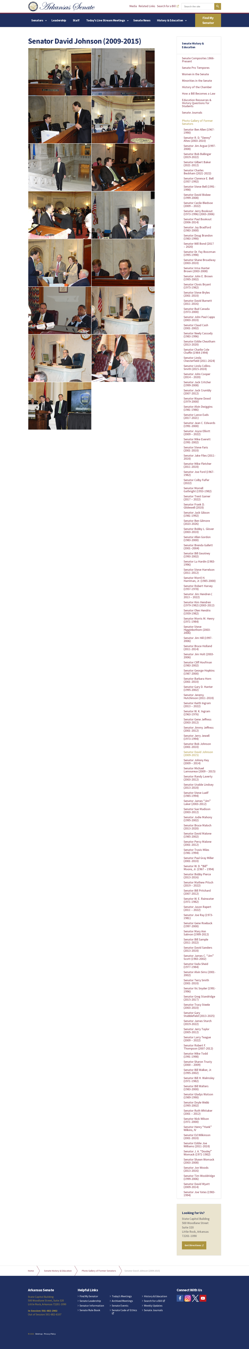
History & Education (170, 20)
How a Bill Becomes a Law (198, 93)
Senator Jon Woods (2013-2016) (196, 1169)
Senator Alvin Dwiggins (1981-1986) (198, 408)
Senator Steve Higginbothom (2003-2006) (197, 630)
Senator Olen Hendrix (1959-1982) (197, 611)
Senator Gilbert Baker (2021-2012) (197, 163)
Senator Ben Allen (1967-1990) (199, 131)
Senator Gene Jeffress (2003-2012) (197, 720)
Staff (76, 20)
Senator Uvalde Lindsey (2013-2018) (198, 786)
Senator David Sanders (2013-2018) (198, 949)
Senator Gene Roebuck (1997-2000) (198, 924)
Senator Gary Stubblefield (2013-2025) (199, 1014)
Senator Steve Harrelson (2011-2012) (199, 571)
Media (133, 6)
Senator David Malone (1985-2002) (197, 834)
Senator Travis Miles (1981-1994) (196, 851)
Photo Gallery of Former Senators (197, 122)
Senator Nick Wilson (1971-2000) (196, 1120)
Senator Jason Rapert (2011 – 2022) (197, 908)
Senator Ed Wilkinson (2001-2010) (197, 1136)
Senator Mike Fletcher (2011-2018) (197, 465)
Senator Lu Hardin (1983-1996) (199, 562)
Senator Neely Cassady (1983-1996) (198, 334)
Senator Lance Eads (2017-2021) (196, 416)
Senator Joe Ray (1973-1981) (198, 916)
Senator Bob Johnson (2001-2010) (197, 745)
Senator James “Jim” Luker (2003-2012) (197, 802)
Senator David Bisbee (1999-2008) (197, 196)
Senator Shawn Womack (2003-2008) (199, 1160)
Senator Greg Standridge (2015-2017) (199, 997)
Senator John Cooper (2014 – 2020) (197, 375)
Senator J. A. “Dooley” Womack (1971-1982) (198, 1152)
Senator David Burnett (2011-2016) (198, 302)
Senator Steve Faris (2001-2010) (196, 448)
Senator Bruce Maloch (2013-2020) (197, 826)
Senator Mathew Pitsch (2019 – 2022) (198, 883)
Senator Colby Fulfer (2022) (196, 481)
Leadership (58, 20)
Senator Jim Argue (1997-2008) (200, 147)
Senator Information (92, 1305)
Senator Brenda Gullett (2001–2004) (198, 546)
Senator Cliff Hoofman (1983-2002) (198, 663)
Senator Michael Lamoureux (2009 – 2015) (199, 769)
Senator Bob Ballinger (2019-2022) (197, 155)
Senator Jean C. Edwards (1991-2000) (199, 424)
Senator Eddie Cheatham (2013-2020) (199, 342)
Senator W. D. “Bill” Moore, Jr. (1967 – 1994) (199, 867)
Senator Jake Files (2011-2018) (199, 457)
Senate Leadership (90, 1300)
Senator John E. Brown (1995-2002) (198, 277)
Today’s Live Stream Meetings (105, 20)
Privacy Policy (50, 1334)
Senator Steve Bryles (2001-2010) (197, 294)
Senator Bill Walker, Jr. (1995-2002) (198, 1071)
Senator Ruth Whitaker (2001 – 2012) (198, 1112)
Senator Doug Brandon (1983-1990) (198, 236)
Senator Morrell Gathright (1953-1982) (198, 489)
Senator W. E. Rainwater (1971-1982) (199, 900)
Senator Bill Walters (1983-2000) (196, 1087)
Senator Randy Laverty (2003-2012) (198, 777)
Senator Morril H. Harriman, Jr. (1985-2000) (200, 579)
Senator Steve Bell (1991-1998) (199, 188)
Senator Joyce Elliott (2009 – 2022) (197, 432)
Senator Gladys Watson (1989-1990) (198, 1095)
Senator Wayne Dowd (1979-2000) (197, 399)
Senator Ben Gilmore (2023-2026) (197, 522)
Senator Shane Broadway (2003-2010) (199, 261)
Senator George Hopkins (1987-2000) (199, 671)
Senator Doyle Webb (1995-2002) (196, 1103)
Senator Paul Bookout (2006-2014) (198, 220)
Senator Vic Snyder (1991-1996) (200, 989)
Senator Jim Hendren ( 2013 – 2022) (198, 595)
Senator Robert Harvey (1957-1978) (198, 587)
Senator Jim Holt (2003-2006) (199, 655)
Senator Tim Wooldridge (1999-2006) (199, 1177)
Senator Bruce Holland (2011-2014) (198, 647)
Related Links (147, 6)
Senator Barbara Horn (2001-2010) (197, 680)
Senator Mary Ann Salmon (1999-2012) (196, 932)
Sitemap (39, 1334)
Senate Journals (192, 112)
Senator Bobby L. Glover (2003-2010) (199, 530)
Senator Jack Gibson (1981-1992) (197, 514)
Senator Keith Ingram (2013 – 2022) (197, 704)
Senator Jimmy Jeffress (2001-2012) (199, 729)
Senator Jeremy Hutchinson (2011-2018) (199, 696)
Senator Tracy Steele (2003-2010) (197, 1006)
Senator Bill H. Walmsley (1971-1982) (199, 1079)
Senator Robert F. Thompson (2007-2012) (198, 1046)
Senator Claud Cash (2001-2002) (196, 326)
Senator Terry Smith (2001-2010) (196, 981)
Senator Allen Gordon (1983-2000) (197, 538)
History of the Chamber (197, 87)
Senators (37, 20)
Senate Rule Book (90, 1310)
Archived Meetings (122, 1300)
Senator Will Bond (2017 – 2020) (199, 245)
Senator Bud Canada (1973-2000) (197, 310)
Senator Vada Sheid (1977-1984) (196, 965)
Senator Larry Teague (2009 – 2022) (197, 1038)
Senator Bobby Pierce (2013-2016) (197, 875)
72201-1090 (189, 1236)
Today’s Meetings (122, 1296)
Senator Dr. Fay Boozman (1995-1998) (199, 253)
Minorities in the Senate (197, 81)
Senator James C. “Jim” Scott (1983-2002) (199, 957)
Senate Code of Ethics (124, 1310)
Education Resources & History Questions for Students (196, 103)
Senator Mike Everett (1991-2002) (197, 440)
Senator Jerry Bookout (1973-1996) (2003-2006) (199, 212)
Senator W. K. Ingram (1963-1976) (197, 712)
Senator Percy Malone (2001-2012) (197, 843)
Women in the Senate (195, 74)
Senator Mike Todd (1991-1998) (196, 1055)
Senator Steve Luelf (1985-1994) (196, 794)
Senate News (141, 20)
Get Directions (193, 1245)
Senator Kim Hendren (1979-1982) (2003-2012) (199, 603)
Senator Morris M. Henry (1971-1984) (199, 620)
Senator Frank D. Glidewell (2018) (194, 505)
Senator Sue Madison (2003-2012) (197, 810)
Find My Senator (208, 20)
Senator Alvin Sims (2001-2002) (200, 973)
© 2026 (31, 1334)
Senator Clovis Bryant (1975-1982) (197, 285)
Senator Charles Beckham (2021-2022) (197, 171)
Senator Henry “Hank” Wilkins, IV (198, 1128)
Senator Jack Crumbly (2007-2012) (197, 391)
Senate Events (120, 1305)
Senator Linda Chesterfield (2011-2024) (199, 359)
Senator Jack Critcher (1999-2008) (197, 383)
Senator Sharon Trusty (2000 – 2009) (198, 1063)
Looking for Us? (193, 1213)
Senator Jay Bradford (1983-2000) (197, 228)
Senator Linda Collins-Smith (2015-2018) (197, 367)
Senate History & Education (193, 45)
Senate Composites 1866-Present (198, 59)
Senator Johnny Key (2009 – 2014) (196, 761)
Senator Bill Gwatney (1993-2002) (197, 554)
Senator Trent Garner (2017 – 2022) (197, 497)
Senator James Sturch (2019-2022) (198, 1022)
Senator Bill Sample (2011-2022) (196, 940)
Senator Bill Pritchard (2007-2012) (197, 892)
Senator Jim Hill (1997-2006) (198, 639)
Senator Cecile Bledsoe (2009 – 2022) (198, 204)
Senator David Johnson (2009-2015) (198, 753)
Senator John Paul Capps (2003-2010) (199, 318)
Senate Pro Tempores (196, 68)
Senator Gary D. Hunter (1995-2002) (198, 688)
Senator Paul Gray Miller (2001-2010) (199, 859)
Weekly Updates (153, 1305)
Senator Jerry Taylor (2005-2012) (196, 1030)
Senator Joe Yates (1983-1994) (199, 1193)
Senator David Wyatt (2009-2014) (197, 1185)
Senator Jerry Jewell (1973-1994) (197, 737)
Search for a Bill (166, 6)
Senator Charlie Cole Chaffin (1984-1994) (196, 351)
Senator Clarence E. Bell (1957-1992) (199, 179)
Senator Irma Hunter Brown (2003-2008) (197, 269)
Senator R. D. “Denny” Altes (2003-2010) (197, 139)
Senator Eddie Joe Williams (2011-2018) (197, 1144)
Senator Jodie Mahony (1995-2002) (198, 818)
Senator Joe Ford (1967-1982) (199, 473)
